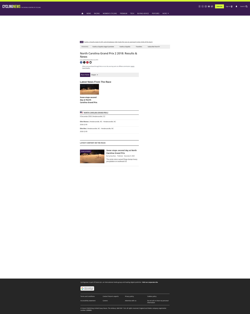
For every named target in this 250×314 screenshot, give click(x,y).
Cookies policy (151, 296)
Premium (123, 13)
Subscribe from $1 (154, 47)
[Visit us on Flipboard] (212, 6)
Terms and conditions (87, 296)
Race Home (85, 75)
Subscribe (219, 6)
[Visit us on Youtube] (209, 6)
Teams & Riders (86, 151)
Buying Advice (143, 13)
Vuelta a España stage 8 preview (103, 47)
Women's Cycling (110, 13)
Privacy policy (129, 296)
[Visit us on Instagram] (206, 6)
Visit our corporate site (150, 282)
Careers (105, 301)
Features (155, 13)
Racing (97, 13)
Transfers (139, 47)
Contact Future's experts (111, 296)
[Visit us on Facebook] (199, 6)
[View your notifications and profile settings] (236, 6)
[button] (243, 6)
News (89, 13)
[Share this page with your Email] (90, 62)
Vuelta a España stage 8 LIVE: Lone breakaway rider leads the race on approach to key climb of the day (117, 42)
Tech (132, 13)
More (164, 13)
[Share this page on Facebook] (81, 62)
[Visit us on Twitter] (202, 6)
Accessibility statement (88, 301)
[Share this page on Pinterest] (87, 62)
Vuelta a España (125, 47)
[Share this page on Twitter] (84, 62)
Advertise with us (130, 301)
